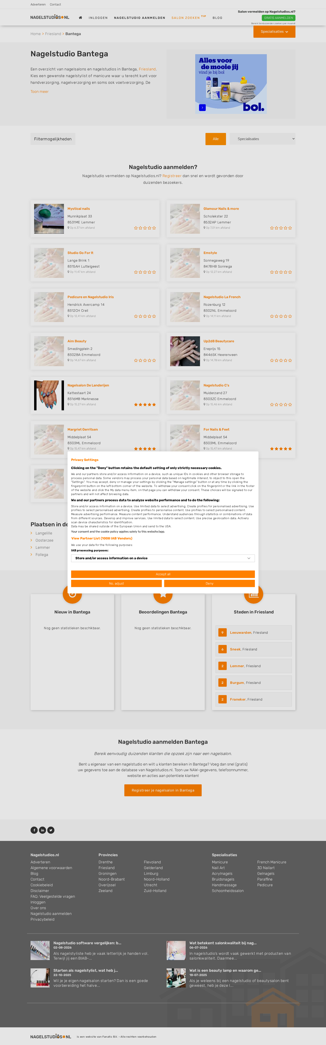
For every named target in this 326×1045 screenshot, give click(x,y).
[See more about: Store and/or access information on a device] (249, 558)
